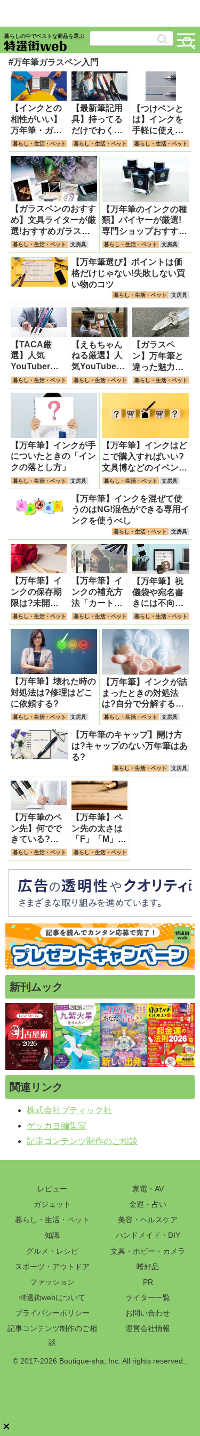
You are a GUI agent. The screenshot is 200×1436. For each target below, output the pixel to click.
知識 (52, 1235)
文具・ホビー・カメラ (147, 1251)
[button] (162, 39)
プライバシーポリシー (52, 1313)
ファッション (52, 1282)
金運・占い (147, 1204)
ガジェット (52, 1204)
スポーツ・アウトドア (52, 1266)
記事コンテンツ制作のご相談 (82, 1141)
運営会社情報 (147, 1328)
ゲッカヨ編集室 (56, 1125)
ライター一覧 (147, 1297)
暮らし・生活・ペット (52, 1219)
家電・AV (148, 1189)
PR (148, 1282)
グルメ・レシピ (52, 1251)
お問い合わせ (147, 1313)
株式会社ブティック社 (69, 1110)
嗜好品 (148, 1266)
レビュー (52, 1189)
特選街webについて (52, 1297)
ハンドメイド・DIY (148, 1235)
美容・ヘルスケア (148, 1219)
